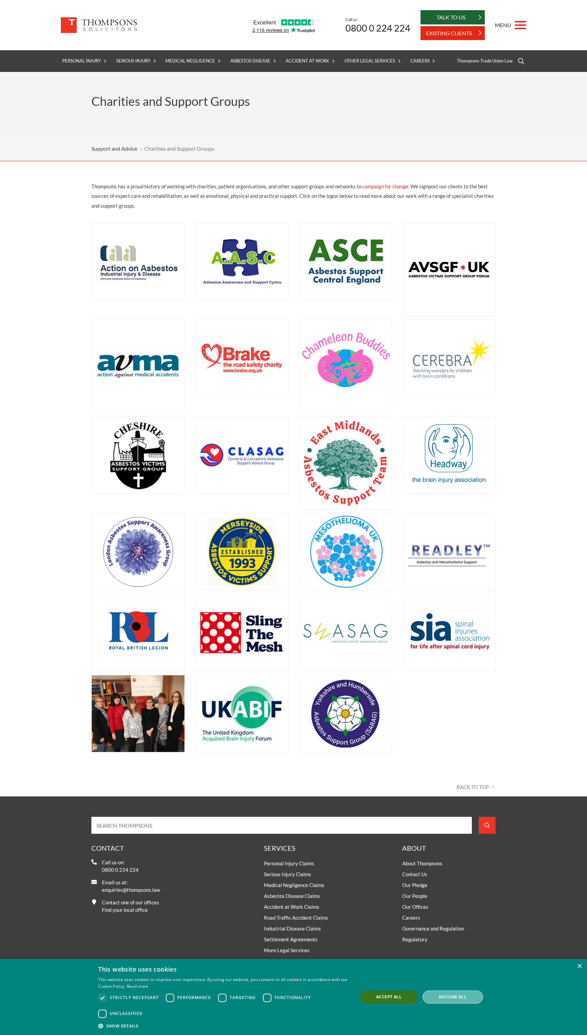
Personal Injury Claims (289, 863)
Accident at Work (307, 60)
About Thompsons (422, 863)
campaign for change (385, 186)
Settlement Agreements (291, 939)
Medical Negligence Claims (294, 885)
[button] (224, 1026)
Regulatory (414, 939)
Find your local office (125, 910)
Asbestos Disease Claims (292, 896)
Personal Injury (81, 60)
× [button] (579, 966)
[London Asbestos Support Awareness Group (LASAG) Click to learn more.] (138, 551)
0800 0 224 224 (377, 28)
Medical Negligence (190, 60)
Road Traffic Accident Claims (296, 918)
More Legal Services (286, 950)
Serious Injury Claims (287, 874)
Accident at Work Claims (291, 907)
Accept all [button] (389, 997)
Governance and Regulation (433, 928)
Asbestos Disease (250, 60)
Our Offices (415, 907)
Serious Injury (133, 60)
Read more (137, 986)
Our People (414, 896)
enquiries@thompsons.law (131, 890)
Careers (420, 60)
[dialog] (293, 997)
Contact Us (414, 874)
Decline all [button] (452, 997)
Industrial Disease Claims (292, 928)
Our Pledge (414, 885)
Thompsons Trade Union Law (485, 60)
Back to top (473, 787)
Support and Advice (114, 148)
